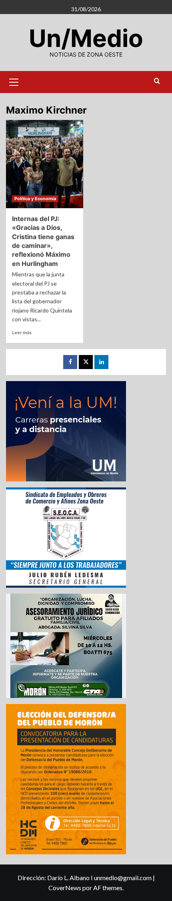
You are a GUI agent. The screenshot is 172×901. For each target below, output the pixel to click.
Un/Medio (86, 38)
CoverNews (64, 887)
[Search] (157, 81)
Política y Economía (35, 198)
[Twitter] (86, 362)
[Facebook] (70, 362)
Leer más (22, 332)
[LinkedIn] (101, 362)
